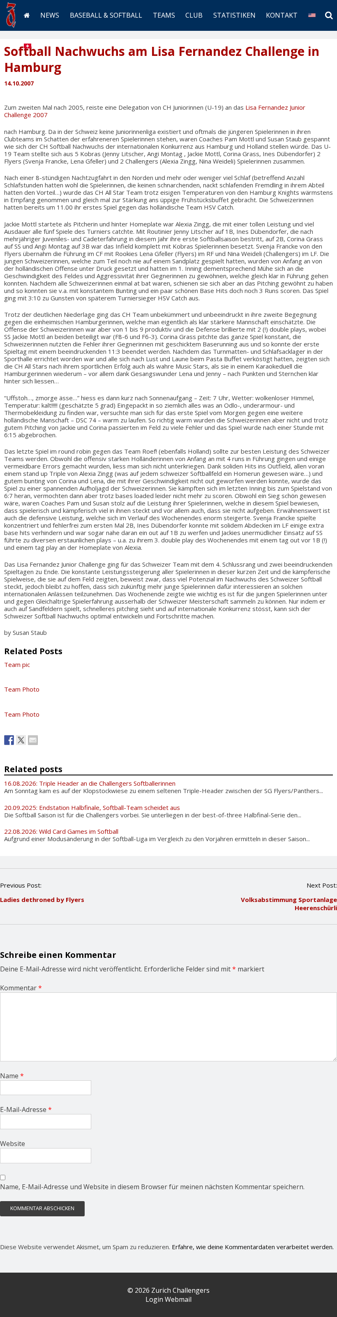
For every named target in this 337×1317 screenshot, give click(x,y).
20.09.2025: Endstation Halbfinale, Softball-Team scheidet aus (92, 807)
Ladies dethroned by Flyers (42, 899)
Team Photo (21, 689)
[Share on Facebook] (9, 740)
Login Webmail (168, 1299)
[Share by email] (33, 740)
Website (12, 1143)
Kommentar (21, 987)
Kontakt (282, 15)
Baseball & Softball (106, 15)
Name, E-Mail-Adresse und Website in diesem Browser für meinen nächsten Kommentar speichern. (152, 1186)
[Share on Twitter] (21, 740)
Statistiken (234, 15)
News (49, 15)
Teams (164, 15)
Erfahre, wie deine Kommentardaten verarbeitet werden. (253, 1247)
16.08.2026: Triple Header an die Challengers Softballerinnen (89, 783)
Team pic (17, 664)
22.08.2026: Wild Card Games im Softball (61, 831)
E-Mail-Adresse (26, 1109)
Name (12, 1075)
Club (194, 15)
